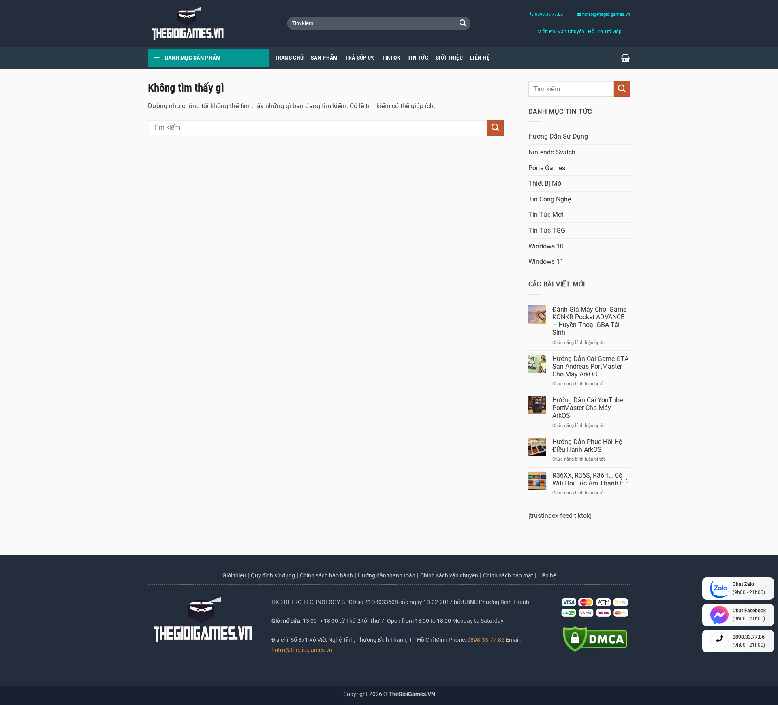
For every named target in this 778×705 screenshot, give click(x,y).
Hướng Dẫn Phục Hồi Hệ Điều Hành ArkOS (587, 445)
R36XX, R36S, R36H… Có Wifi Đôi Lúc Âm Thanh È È (590, 479)
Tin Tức (418, 57)
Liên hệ (547, 575)
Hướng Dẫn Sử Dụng (558, 136)
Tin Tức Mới (545, 214)
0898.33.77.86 (548, 14)
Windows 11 (546, 261)
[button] (625, 58)
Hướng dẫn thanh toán (386, 575)
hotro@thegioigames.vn (301, 650)
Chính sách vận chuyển (449, 575)
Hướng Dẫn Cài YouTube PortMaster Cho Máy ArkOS (587, 407)
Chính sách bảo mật (508, 575)
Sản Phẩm (324, 57)
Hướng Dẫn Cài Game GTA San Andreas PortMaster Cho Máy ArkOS (590, 366)
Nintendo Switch (551, 152)
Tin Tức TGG (546, 230)
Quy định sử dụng (273, 575)
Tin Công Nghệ (549, 199)
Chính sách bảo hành (326, 575)
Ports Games (546, 168)
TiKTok (391, 57)
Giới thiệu (234, 575)
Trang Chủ (289, 57)
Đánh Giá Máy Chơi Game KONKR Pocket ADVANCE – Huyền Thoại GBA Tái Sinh (589, 321)
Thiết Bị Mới (545, 183)
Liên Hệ (479, 57)
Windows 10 (546, 246)
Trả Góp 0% (359, 57)
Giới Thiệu (449, 57)
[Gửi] (463, 23)
